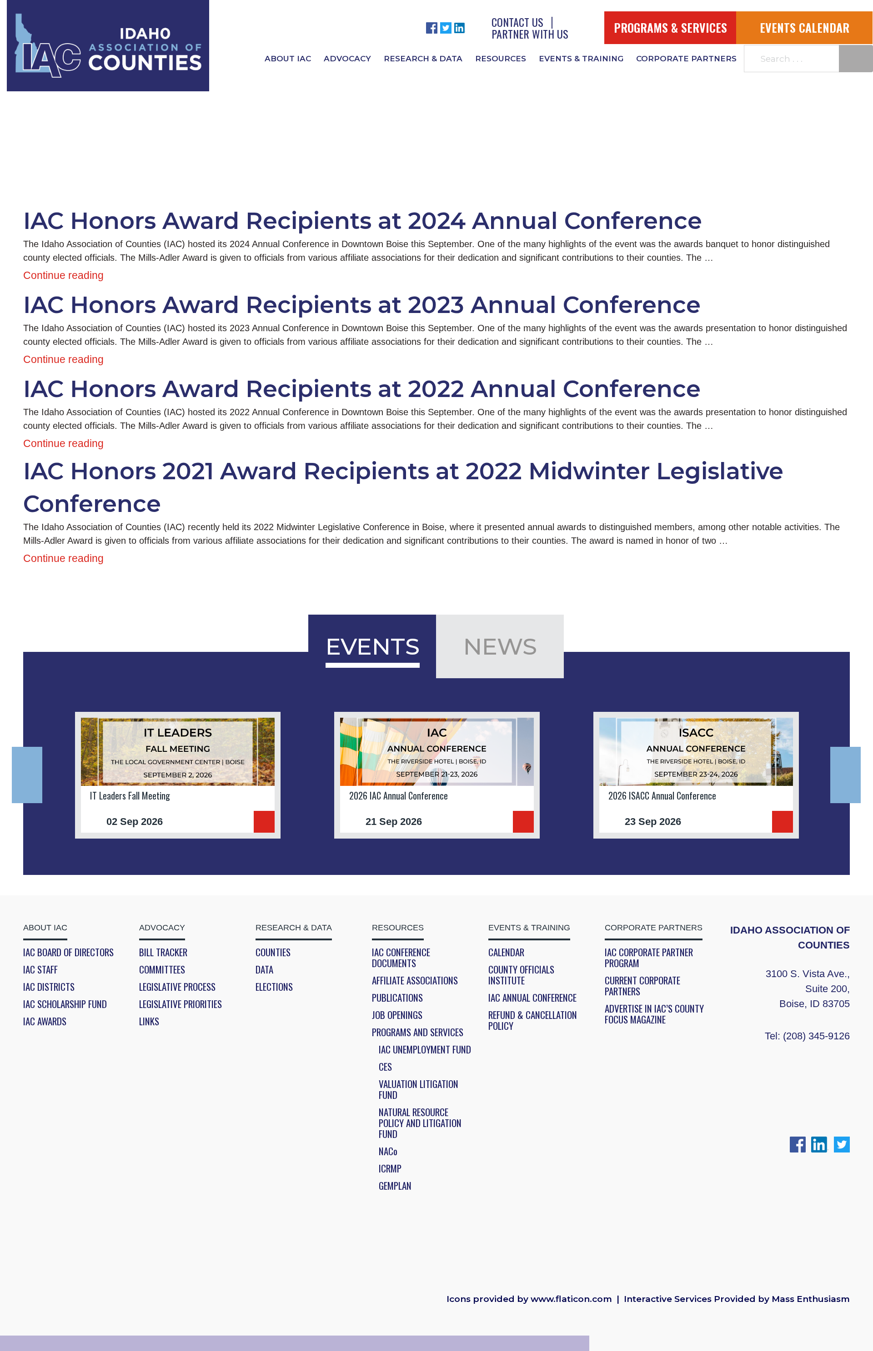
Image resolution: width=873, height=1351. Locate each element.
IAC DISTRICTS (49, 986)
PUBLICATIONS (397, 997)
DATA (264, 969)
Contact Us (517, 22)
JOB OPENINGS (397, 1014)
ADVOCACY (347, 59)
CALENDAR (506, 952)
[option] (177, 775)
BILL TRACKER (163, 952)
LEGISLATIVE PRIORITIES (180, 1003)
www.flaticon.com (571, 1299)
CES (385, 1066)
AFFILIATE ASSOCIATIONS (415, 980)
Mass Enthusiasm (811, 1299)
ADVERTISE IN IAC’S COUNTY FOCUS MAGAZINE (654, 1014)
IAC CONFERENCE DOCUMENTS (401, 958)
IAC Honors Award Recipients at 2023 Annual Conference (362, 305)
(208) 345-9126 (816, 1036)
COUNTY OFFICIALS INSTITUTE (521, 975)
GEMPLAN (395, 1185)
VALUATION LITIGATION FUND (418, 1089)
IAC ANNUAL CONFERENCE (532, 997)
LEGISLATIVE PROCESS (177, 986)
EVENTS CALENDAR (804, 27)
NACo (388, 1151)
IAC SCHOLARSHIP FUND (65, 1003)
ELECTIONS (274, 986)
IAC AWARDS (44, 1021)
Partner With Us (530, 34)
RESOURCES (500, 59)
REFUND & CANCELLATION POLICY (532, 1020)
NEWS (500, 646)
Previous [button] (27, 775)
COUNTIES (273, 952)
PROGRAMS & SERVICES (670, 27)
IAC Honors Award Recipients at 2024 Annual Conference (362, 221)
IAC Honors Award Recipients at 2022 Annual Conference (362, 389)
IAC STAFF (40, 969)
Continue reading (63, 275)
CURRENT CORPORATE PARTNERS (642, 986)
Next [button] (845, 775)
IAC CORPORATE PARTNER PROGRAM (649, 958)
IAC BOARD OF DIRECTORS (68, 952)
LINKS (149, 1021)
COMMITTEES (162, 969)
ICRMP (390, 1168)
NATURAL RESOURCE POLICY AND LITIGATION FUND (420, 1123)
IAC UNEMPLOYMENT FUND (425, 1049)
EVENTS (373, 646)
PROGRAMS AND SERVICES (417, 1032)
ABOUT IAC (288, 59)
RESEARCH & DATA (423, 59)
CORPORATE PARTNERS (686, 59)
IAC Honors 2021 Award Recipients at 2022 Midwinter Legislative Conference (403, 487)
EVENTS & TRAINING (581, 59)
